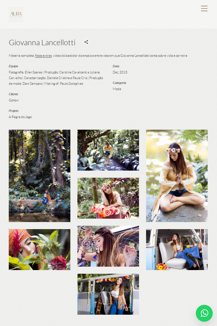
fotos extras (43, 55)
